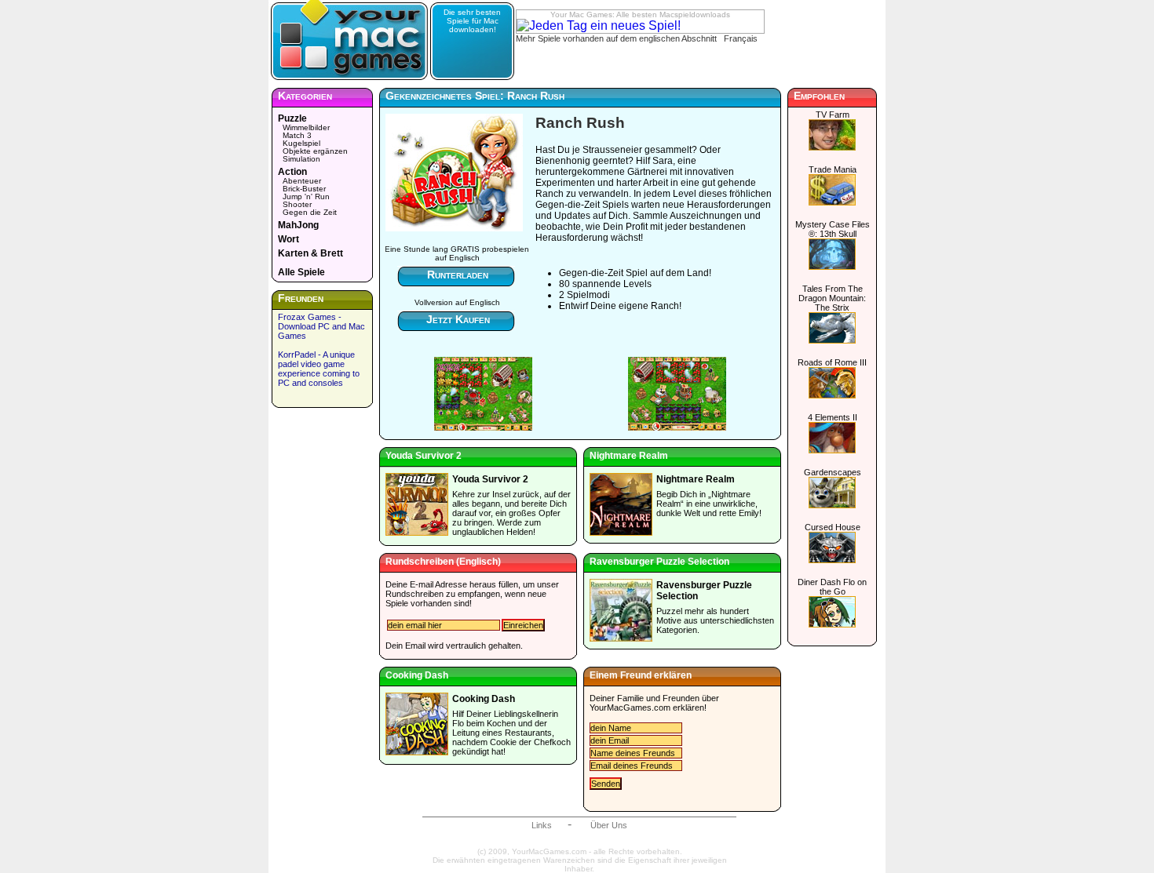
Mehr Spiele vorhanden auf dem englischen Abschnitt (616, 38)
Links (541, 825)
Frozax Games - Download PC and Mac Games (321, 326)
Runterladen (457, 274)
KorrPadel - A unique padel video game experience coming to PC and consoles (319, 368)
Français (741, 38)
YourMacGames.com (630, 707)
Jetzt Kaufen (458, 319)
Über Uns (608, 825)
